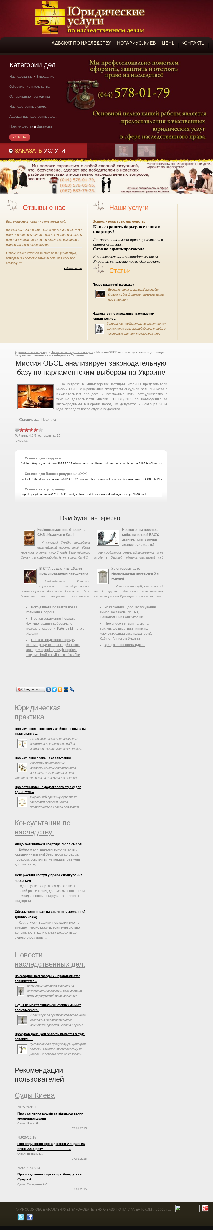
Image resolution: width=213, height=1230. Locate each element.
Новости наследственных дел (72, 352)
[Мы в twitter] (20, 1218)
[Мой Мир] (66, 689)
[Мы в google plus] (205, 1209)
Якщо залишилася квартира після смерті (48, 844)
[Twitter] (54, 689)
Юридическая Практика (37, 420)
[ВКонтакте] (49, 689)
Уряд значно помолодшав (125, 645)
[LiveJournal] (72, 689)
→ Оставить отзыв (73, 268)
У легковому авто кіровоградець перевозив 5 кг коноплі (135, 573)
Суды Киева (35, 1095)
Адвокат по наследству (31, 352)
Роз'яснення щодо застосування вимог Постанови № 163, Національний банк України (128, 612)
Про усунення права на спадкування (43, 757)
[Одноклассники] (60, 689)
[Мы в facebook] (29, 1218)
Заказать (40, 151)
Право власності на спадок (113, 284)
